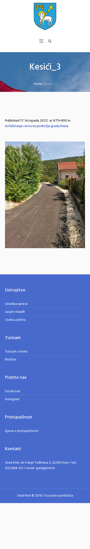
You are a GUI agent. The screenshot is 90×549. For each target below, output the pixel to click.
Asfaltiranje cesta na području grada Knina (36, 126)
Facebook (12, 391)
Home (38, 84)
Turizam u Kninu (16, 352)
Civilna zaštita (15, 320)
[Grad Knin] (45, 16)
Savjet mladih (15, 312)
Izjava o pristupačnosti (21, 431)
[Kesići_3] (45, 195)
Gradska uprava (16, 304)
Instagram (12, 399)
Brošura (10, 360)
